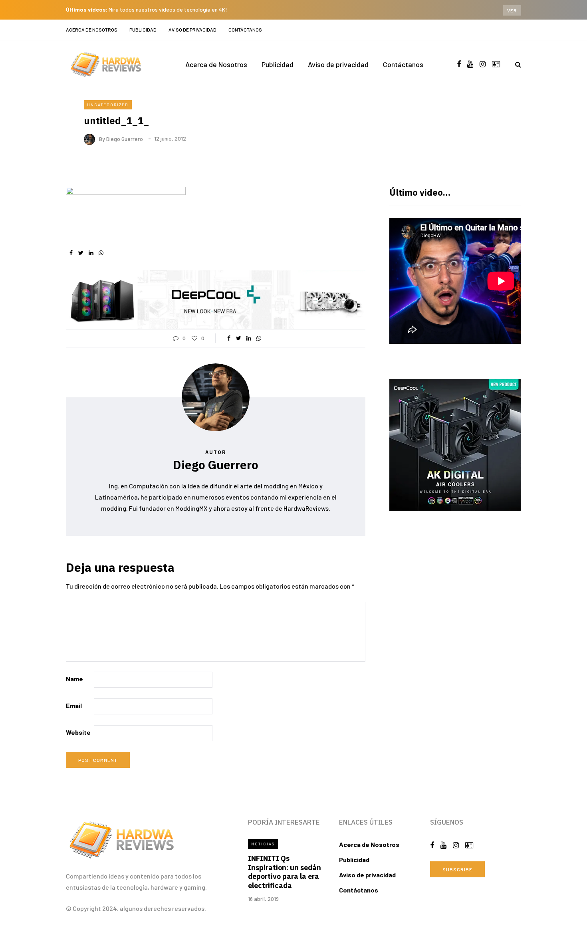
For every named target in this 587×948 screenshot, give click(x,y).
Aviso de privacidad (192, 29)
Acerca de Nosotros (91, 29)
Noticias (263, 843)
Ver (512, 10)
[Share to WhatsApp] (101, 253)
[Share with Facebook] (71, 253)
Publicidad (143, 29)
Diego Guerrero (124, 138)
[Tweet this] (81, 253)
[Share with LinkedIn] (91, 253)
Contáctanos (245, 29)
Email (74, 705)
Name (74, 678)
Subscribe (457, 869)
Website (78, 732)
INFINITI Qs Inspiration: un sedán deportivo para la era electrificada (284, 872)
